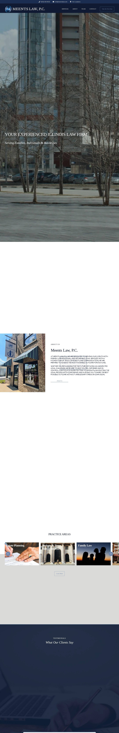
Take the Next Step (107, 9)
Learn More (59, 573)
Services (65, 9)
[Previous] (8, 554)
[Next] (111, 554)
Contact (92, 9)
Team (83, 9)
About (74, 9)
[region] (59, 553)
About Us (59, 381)
